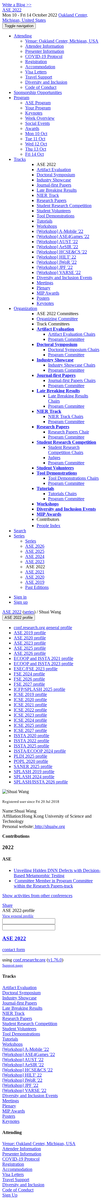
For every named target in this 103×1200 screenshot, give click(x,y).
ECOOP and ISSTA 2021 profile (43, 658)
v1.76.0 (55, 959)
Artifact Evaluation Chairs (71, 334)
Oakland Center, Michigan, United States (45, 18)
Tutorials (44, 221)
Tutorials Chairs (62, 493)
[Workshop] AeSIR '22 (57, 246)
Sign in (20, 597)
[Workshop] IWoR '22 (57, 262)
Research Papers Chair (68, 431)
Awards (32, 128)
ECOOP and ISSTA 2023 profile (43, 663)
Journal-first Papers (54, 185)
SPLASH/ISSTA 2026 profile (41, 781)
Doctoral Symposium (56, 174)
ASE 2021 (34, 571)
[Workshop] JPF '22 (55, 267)
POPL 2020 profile (31, 761)
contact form (13, 949)
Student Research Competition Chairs (65, 450)
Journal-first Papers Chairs (72, 380)
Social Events (37, 123)
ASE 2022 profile (19, 617)
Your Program (38, 107)
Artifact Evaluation (54, 169)
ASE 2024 (34, 556)
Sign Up (9, 1195)
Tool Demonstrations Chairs (73, 478)
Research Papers (51, 200)
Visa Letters (36, 71)
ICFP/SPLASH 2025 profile (39, 689)
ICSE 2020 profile (30, 699)
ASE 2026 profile (30, 653)
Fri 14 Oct (34, 154)
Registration (36, 61)
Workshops (47, 226)
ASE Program (38, 102)
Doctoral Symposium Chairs (73, 349)
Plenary (43, 287)
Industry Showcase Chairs (71, 365)
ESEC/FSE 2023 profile (36, 668)
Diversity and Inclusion (46, 82)
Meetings (45, 282)
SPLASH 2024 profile (34, 776)
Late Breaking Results (57, 190)
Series (30, 541)
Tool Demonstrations (55, 215)
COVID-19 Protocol (43, 56)
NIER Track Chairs (65, 416)
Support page (12, 965)
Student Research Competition (64, 205)
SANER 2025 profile (33, 766)
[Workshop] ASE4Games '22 (63, 236)
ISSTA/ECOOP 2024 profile (40, 751)
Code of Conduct (40, 87)
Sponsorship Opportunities (38, 92)
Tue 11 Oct (35, 138)
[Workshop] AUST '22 (57, 241)
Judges (54, 457)
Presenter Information (44, 51)
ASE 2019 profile (30, 632)
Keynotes (33, 113)
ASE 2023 (34, 561)
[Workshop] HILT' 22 (56, 257)
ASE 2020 (34, 577)
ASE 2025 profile (30, 648)
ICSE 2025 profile (30, 725)
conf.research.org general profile (43, 627)
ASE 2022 (11, 611)
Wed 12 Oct (36, 143)
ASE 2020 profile (30, 637)
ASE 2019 (34, 582)
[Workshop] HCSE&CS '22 (62, 251)
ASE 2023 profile (30, 643)
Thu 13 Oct (35, 149)
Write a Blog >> (16, 4)
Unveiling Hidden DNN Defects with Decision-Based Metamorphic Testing (57, 873)
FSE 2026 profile (29, 679)
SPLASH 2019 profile (34, 771)
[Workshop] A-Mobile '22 (60, 231)
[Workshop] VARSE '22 (59, 272)
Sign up (21, 602)
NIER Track (48, 195)
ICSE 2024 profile (30, 720)
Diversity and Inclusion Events (64, 277)
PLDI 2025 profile (30, 756)
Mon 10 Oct (36, 133)
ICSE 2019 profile (30, 694)
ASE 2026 (34, 546)
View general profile (17, 916)
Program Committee (66, 339)
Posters (43, 298)
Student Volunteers (54, 210)
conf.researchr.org (29, 959)
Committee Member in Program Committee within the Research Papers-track (53, 883)
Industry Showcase (54, 179)
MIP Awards (48, 293)
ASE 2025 (34, 551)
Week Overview (40, 118)
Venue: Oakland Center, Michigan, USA (61, 41)
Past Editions (37, 587)
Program (21, 97)
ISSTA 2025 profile (31, 745)
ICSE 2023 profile (30, 715)
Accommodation (40, 66)
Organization (25, 308)
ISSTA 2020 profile (31, 735)
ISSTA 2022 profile (31, 740)
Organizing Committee (57, 318)
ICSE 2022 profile (30, 709)
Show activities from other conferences (37, 895)
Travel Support (38, 77)
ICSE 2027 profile (30, 730)
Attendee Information (44, 46)
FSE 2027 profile (29, 684)
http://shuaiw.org (49, 826)
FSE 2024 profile (29, 673)
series (29, 611)
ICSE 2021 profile (30, 704)
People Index (48, 525)
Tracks (20, 159)
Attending (23, 35)
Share (7, 905)
